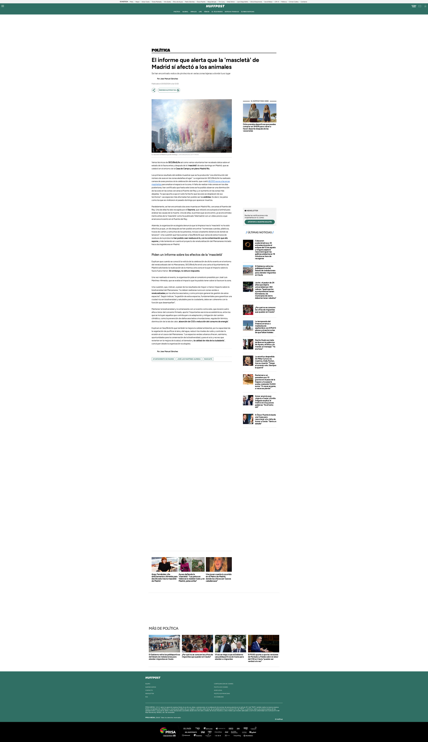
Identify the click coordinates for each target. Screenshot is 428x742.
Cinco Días (219, 732)
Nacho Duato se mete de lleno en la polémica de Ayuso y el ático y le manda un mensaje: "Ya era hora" (265, 344)
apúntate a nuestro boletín (260, 222)
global (185, 11)
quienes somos (150, 687)
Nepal (137, 2)
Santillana (209, 728)
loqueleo (238, 735)
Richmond (187, 735)
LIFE (200, 11)
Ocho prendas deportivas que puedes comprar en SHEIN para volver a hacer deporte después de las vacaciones (259, 127)
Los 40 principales (199, 728)
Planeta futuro (243, 732)
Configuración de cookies (223, 684)
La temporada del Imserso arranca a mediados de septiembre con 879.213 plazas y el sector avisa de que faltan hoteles (265, 327)
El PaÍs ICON (218, 735)
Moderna (198, 735)
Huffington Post (191, 732)
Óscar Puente (201, 2)
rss (146, 697)
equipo (147, 684)
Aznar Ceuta (146, 2)
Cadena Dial (227, 732)
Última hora (414, 6)
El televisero (217, 11)
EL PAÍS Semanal (235, 732)
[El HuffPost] (215, 6)
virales (193, 11)
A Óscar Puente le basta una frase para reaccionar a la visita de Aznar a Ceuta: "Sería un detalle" (265, 419)
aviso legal (218, 690)
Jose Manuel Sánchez (169, 79)
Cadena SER (231, 728)
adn (245, 728)
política (177, 11)
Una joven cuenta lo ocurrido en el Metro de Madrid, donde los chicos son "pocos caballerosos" (218, 577)
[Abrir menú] (2, 6)
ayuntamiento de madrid (163, 359)
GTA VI (277, 2)
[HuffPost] (152, 677)
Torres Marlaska (157, 2)
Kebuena (251, 732)
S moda (228, 735)
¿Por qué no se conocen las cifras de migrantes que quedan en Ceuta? (265, 309)
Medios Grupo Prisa (169, 735)
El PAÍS (188, 728)
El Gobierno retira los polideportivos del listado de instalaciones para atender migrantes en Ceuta (265, 270)
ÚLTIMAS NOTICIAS (247, 11)
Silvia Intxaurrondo (256, 2)
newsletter (149, 693)
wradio (210, 732)
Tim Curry (222, 2)
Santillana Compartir (221, 728)
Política (161, 50)
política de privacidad (222, 693)
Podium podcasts (209, 735)
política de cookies (221, 687)
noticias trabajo (232, 11)
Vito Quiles (167, 2)
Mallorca (284, 2)
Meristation (249, 735)
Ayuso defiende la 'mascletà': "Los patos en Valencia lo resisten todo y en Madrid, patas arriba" (192, 577)
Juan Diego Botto (242, 2)
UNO (204, 732)
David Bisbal (268, 2)
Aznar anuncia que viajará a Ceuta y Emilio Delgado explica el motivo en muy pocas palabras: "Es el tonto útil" (265, 401)
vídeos (206, 11)
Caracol (254, 728)
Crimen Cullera (293, 2)
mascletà (208, 359)
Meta (131, 2)
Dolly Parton (231, 2)
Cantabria (304, 2)
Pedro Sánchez (190, 2)
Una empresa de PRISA (169, 730)
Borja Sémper (212, 2)
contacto (149, 690)
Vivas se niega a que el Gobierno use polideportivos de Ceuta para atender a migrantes (229, 656)
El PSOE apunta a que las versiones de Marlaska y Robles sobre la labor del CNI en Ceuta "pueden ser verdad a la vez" (263, 657)
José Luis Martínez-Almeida (189, 359)
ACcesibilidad (219, 697)
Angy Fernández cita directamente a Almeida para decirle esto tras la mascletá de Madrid (164, 577)
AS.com (238, 728)
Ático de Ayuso (178, 2)
